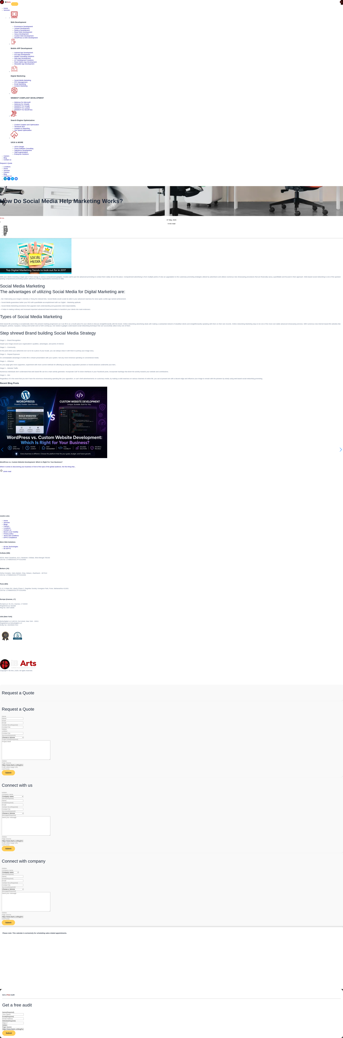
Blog (5, 158)
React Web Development (23, 32)
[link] (5, 227)
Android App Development (23, 53)
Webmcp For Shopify (21, 104)
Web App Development (22, 58)
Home (6, 8)
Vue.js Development (21, 34)
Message (9, 815)
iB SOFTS (7, 548)
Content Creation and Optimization (26, 125)
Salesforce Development (23, 150)
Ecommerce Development (23, 26)
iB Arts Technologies (11, 547)
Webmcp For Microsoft (22, 102)
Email (4, 721)
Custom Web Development (23, 36)
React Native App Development (25, 62)
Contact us (7, 160)
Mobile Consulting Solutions (24, 56)
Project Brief (10, 739)
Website (9, 1021)
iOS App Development (22, 54)
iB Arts (2, 218)
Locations (7, 167)
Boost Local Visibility (11, 532)
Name (4, 716)
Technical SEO (19, 126)
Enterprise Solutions (21, 154)
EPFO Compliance (10, 537)
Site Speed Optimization (23, 130)
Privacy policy (8, 534)
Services (7, 10)
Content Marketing (20, 86)
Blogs (6, 524)
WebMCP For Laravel (22, 108)
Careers (6, 156)
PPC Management (20, 82)
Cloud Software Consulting (23, 148)
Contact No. (10, 725)
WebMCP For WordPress (23, 110)
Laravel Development (21, 28)
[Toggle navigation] (14, 4)
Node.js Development (22, 30)
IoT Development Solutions (24, 60)
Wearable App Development (24, 64)
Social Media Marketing (22, 80)
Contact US (8, 176)
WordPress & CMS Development (26, 38)
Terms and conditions (11, 536)
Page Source (6, 763)
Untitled (4, 731)
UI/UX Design (19, 147)
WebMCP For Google (22, 106)
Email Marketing (20, 84)
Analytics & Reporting (22, 128)
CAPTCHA (5, 769)
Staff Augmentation (21, 152)
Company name (7, 794)
